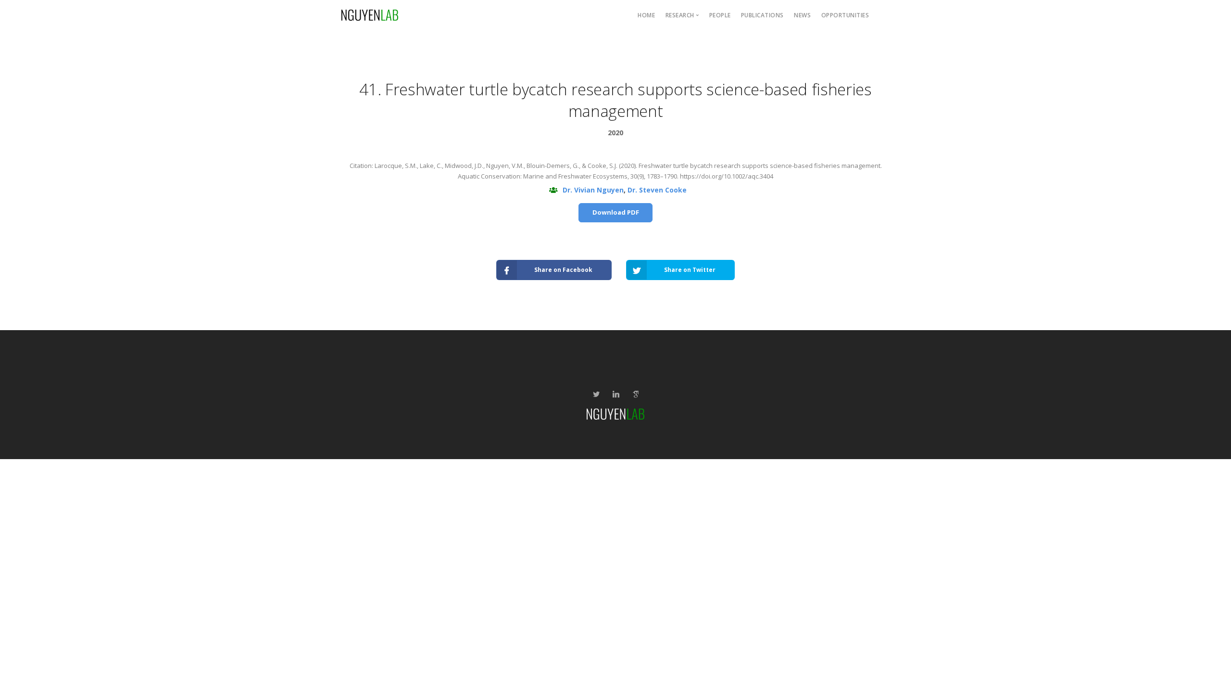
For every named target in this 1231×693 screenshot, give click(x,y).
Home (646, 15)
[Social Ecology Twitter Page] (596, 394)
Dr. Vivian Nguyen (593, 189)
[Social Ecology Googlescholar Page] (635, 394)
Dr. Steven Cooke (657, 189)
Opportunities (845, 15)
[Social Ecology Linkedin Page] (615, 394)
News (802, 15)
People (720, 15)
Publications (762, 15)
